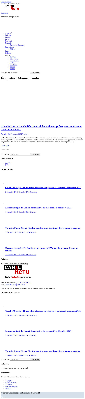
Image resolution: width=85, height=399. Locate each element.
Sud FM (8, 163)
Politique (8, 35)
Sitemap (8, 388)
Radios (12, 69)
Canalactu (4, 13)
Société (7, 37)
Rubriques (4, 263)
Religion (8, 53)
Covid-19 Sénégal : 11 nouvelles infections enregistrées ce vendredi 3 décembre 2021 (43, 187)
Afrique (12, 49)
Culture (12, 63)
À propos (8, 381)
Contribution (14, 61)
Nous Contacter (10, 382)
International (9, 47)
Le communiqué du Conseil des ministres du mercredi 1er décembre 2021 (38, 208)
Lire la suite (5, 145)
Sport (7, 51)
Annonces (8, 384)
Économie (8, 41)
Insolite (12, 67)
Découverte (14, 59)
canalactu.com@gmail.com (15, 285)
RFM (7, 165)
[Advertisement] (41, 24)
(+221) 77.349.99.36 (23, 283)
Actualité (8, 33)
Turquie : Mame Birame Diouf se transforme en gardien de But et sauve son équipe (42, 228)
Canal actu (33, 192)
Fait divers (13, 65)
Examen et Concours (17, 45)
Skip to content (6, 2)
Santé (7, 39)
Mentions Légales (11, 386)
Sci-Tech (13, 57)
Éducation (8, 43)
